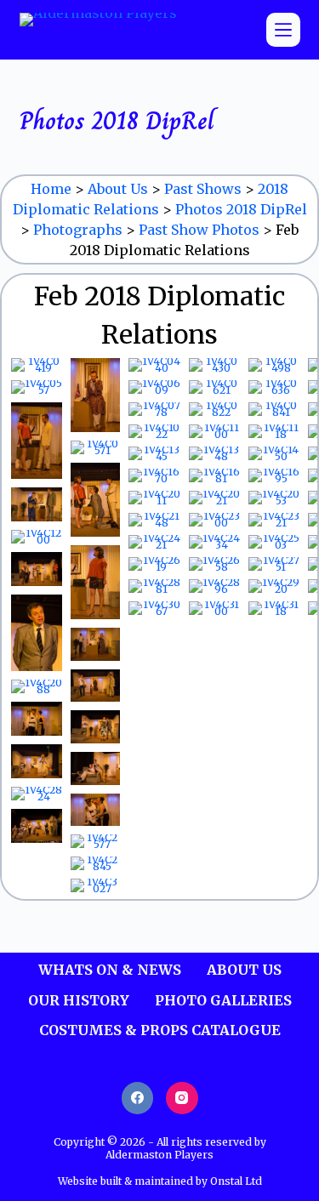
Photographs (77, 229)
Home (51, 188)
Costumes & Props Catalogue (160, 1030)
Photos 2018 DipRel (241, 209)
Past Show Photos (199, 229)
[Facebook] (138, 1098)
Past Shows (203, 188)
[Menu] (283, 30)
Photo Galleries (223, 1000)
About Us (118, 188)
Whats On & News (109, 969)
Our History (78, 1000)
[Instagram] (182, 1098)
